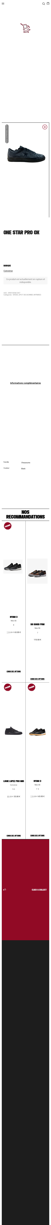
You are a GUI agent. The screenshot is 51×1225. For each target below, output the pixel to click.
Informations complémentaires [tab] (25, 383)
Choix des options (14, 671)
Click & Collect (36, 890)
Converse (8, 271)
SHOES (15, 295)
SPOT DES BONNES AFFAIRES (30, 295)
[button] (44, 127)
